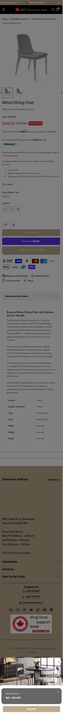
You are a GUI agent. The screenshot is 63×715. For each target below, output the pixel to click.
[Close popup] (58, 691)
